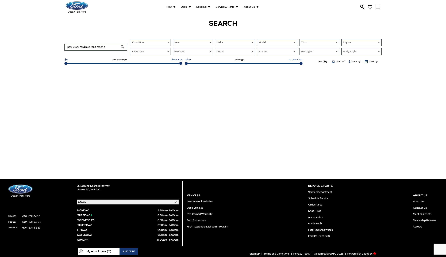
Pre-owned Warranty (200, 214)
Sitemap (254, 254)
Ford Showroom (196, 220)
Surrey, (81, 189)
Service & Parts (225, 7)
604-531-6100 (31, 216)
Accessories (315, 217)
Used (184, 7)
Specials (201, 7)
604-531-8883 (31, 228)
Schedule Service (318, 198)
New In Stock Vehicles (200, 201)
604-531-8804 (31, 222)
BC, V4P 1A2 (93, 189)
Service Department (320, 192)
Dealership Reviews (424, 220)
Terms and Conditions (277, 254)
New (169, 7)
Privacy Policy (301, 254)
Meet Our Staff (422, 214)
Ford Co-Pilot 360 (319, 236)
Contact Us (420, 208)
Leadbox (367, 254)
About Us (249, 7)
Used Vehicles (195, 208)
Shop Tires (314, 211)
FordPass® (315, 223)
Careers (417, 227)
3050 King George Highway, (93, 186)
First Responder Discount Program (207, 227)
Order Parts (315, 205)
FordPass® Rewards (320, 230)
